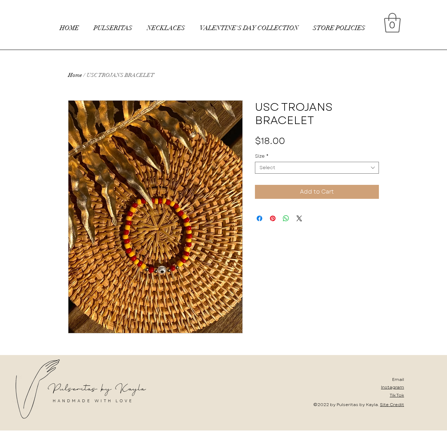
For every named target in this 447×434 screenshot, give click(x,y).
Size (262, 156)
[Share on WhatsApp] (286, 218)
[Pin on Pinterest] (273, 218)
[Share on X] (299, 218)
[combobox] (317, 168)
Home (75, 75)
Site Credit (392, 405)
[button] (392, 22)
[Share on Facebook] (259, 218)
